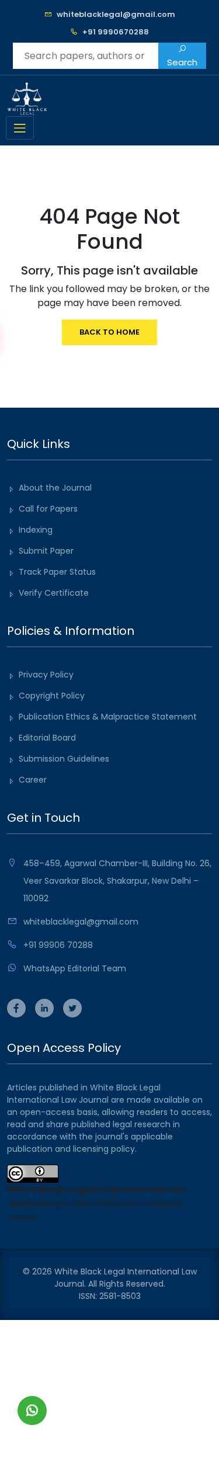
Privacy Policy (46, 674)
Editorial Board (47, 738)
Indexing (36, 530)
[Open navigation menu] (20, 128)
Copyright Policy (52, 695)
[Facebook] (16, 1009)
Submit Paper (46, 551)
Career (33, 780)
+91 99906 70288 (58, 945)
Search (182, 62)
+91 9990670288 (115, 31)
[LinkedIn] (44, 1009)
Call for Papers (48, 509)
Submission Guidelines (64, 759)
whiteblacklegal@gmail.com (116, 14)
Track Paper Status (57, 572)
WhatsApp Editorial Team (74, 968)
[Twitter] (72, 1009)
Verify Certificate (54, 593)
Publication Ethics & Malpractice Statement (108, 716)
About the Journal (55, 488)
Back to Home (109, 332)
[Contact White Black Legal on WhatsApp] (32, 1410)
